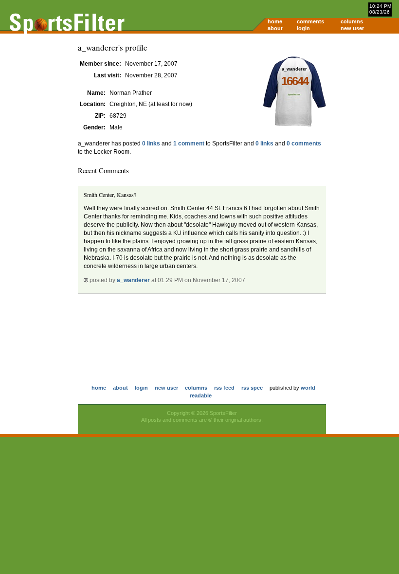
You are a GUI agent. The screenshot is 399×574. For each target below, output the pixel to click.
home (275, 21)
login (303, 28)
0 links (151, 143)
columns (352, 21)
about (275, 28)
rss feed (224, 388)
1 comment (188, 143)
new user (352, 28)
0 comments (304, 143)
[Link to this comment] (86, 280)
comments (310, 21)
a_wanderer (133, 280)
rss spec (252, 388)
